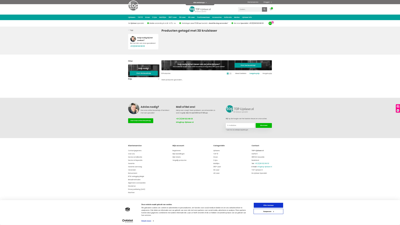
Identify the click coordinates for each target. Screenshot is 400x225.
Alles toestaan (268, 205)
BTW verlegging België (136, 176)
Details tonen (146, 221)
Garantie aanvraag (135, 167)
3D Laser (182, 17)
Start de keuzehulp (143, 73)
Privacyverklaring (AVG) (136, 189)
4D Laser (191, 17)
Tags (131, 30)
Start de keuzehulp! (248, 65)
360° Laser (173, 17)
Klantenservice (253, 2)
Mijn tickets (176, 157)
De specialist (136, 23)
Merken (237, 17)
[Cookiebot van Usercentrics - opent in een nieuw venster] (128, 221)
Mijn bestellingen (178, 154)
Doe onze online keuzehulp (141, 121)
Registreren (176, 151)
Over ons (131, 154)
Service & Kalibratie (135, 157)
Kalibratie (228, 17)
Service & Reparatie (135, 160)
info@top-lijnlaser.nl (185, 122)
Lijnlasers (131, 17)
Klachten (131, 192)
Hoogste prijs (267, 73)
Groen (147, 17)
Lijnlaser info (247, 17)
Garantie (131, 163)
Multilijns (162, 17)
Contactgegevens (134, 151)
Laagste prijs (254, 73)
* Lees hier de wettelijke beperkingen (237, 130)
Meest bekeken (240, 73)
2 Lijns (154, 17)
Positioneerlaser (203, 17)
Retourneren (132, 173)
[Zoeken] (264, 9)
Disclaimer (132, 186)
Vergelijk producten (179, 160)
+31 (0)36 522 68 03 (184, 119)
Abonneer (264, 125)
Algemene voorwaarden (137, 183)
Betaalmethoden (134, 180)
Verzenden (132, 170)
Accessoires (217, 17)
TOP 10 (140, 17)
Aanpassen (267, 211)
